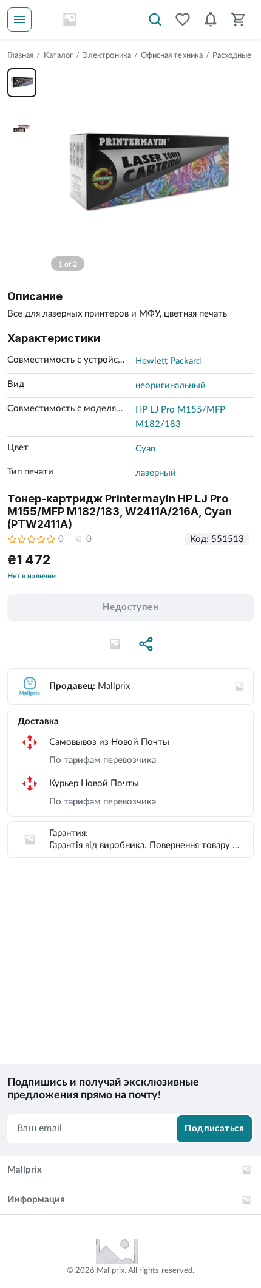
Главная (20, 56)
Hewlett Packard (168, 361)
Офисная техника (172, 56)
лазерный (155, 473)
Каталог (58, 56)
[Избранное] (182, 19)
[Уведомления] (210, 19)
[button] (115, 644)
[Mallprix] (70, 19)
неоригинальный (170, 385)
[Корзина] (238, 19)
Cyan (145, 448)
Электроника (107, 56)
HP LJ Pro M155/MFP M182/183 (180, 417)
